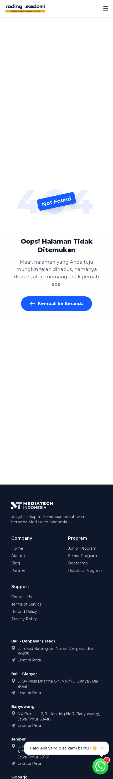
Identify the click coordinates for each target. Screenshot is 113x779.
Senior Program (82, 555)
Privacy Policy (24, 619)
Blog (15, 563)
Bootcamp (78, 563)
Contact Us (21, 596)
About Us (19, 555)
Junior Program (82, 548)
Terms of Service (26, 604)
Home (17, 548)
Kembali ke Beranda (61, 303)
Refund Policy (24, 611)
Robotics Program (85, 570)
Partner (18, 570)
